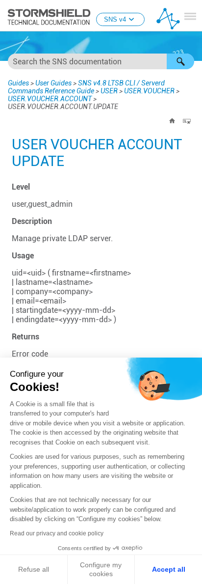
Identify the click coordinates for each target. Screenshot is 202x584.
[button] (180, 61)
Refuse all (33, 569)
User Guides (53, 83)
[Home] (172, 120)
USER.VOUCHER (149, 91)
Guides (18, 83)
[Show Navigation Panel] (190, 16)
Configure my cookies (101, 569)
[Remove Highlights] (186, 120)
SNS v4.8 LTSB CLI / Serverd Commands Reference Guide (86, 87)
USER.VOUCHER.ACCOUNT (50, 99)
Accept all (168, 569)
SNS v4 (115, 19)
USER (109, 91)
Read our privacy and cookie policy (56, 533)
